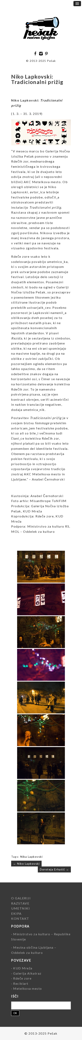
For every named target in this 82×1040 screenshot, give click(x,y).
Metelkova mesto (27, 988)
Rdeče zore (22, 978)
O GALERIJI (21, 898)
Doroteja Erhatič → (54, 869)
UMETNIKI (20, 908)
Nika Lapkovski (31, 856)
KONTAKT (20, 918)
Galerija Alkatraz (27, 973)
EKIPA (16, 913)
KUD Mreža (22, 968)
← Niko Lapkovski (26, 863)
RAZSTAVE (20, 903)
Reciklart (20, 983)
